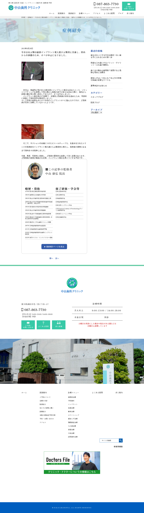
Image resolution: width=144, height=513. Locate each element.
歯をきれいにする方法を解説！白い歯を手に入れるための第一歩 (106, 56)
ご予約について (45, 397)
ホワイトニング (73, 415)
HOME (23, 17)
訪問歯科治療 (73, 437)
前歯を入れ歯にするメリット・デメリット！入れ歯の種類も (106, 64)
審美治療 (71, 411)
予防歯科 (71, 401)
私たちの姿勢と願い (47, 408)
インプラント (73, 404)
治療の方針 (43, 401)
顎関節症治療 (73, 422)
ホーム (51, 13)
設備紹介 (43, 411)
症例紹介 (30, 17)
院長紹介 (72, 13)
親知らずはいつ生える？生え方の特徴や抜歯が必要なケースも (106, 79)
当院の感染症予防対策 (47, 415)
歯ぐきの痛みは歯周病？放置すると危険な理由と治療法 (106, 71)
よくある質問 (109, 13)
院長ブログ (95, 102)
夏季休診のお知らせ (99, 86)
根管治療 (71, 429)
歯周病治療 (72, 397)
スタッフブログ (97, 97)
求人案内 (130, 13)
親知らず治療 (73, 419)
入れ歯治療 (72, 426)
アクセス (96, 13)
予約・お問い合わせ (47, 419)
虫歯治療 (71, 408)
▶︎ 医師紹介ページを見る (54, 246)
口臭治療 (71, 433)
